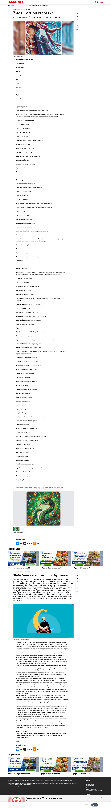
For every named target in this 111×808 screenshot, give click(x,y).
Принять (95, 805)
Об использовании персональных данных (17, 786)
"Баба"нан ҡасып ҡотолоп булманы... (38, 5)
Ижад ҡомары (16, 9)
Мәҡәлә (11, 5)
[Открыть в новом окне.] (19, 543)
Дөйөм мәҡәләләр (18, 571)
